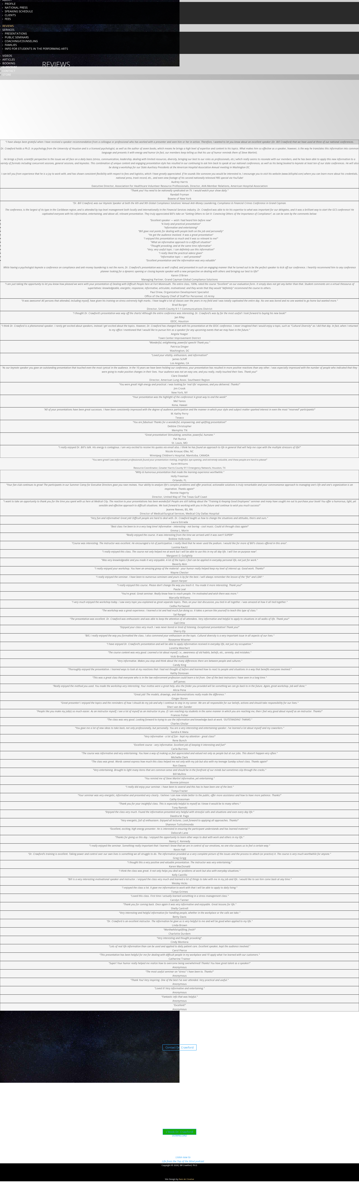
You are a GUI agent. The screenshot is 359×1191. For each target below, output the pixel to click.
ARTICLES (8, 59)
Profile (10, 4)
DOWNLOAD (179, 1135)
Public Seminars (17, 37)
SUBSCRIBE (9, 67)
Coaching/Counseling (21, 41)
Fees (8, 19)
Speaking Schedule (19, 11)
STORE (6, 75)
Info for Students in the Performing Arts (36, 49)
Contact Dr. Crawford (179, 1047)
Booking (8, 63)
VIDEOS (7, 56)
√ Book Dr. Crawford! (179, 1132)
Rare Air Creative (186, 1179)
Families (11, 45)
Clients (10, 15)
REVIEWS (8, 26)
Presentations (16, 33)
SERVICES (8, 30)
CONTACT (8, 71)
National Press (16, 7)
